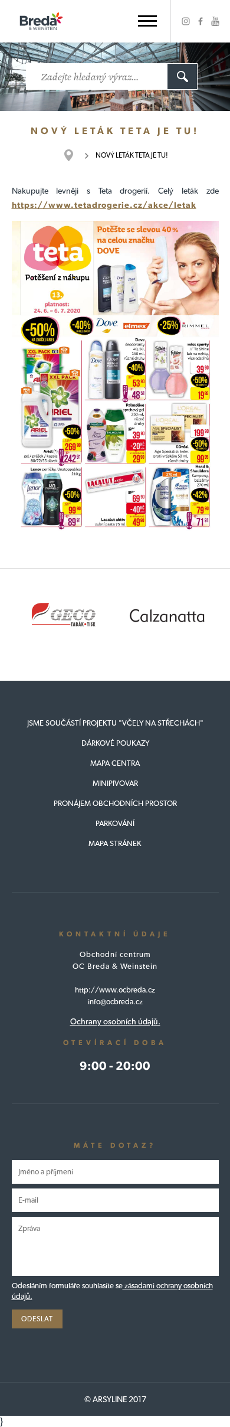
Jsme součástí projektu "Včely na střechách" (115, 723)
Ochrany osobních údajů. (115, 1021)
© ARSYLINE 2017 (115, 1399)
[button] (147, 21)
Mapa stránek (115, 843)
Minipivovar (115, 783)
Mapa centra (115, 763)
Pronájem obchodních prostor (115, 803)
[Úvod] (74, 155)
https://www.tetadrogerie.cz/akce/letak (104, 205)
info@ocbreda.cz (115, 1001)
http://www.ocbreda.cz (115, 989)
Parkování (115, 823)
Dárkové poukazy (115, 743)
